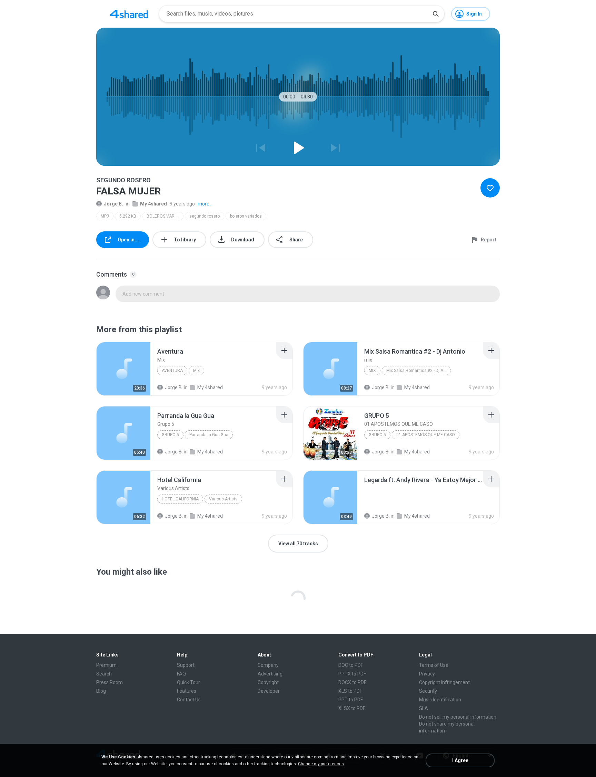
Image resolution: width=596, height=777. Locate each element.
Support (186, 665)
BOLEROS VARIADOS (165, 216)
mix (372, 370)
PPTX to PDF (352, 674)
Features (186, 691)
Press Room (109, 682)
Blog (101, 691)
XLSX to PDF (351, 708)
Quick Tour (188, 682)
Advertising (270, 674)
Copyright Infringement (444, 682)
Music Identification (440, 699)
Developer (269, 691)
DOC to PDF (350, 665)
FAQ (181, 674)
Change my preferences (321, 763)
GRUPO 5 (377, 434)
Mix (196, 370)
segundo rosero (204, 216)
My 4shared (153, 204)
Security (428, 691)
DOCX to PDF (352, 682)
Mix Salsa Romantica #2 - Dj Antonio (418, 370)
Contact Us (189, 699)
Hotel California (180, 499)
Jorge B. (113, 204)
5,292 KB (127, 216)
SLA (423, 708)
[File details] (123, 368)
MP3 (105, 216)
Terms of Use (433, 665)
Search (104, 674)
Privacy (427, 674)
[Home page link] (129, 14)
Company (268, 665)
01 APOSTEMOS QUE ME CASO (425, 434)
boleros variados (246, 216)
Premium (106, 665)
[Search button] (435, 14)
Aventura (172, 370)
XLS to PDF (350, 691)
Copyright (268, 682)
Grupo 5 (170, 434)
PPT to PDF (350, 699)
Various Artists (223, 499)
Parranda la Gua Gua (208, 434)
